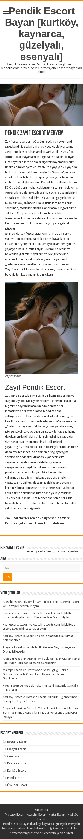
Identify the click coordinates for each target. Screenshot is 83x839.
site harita (41, 810)
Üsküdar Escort (17, 785)
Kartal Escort (57, 814)
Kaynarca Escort (17, 763)
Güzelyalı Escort (17, 756)
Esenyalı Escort (16, 749)
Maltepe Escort (14, 814)
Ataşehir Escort (36, 814)
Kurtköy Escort (16, 770)
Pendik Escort (16, 777)
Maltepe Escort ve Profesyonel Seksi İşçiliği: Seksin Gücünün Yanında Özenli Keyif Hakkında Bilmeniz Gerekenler (35, 674)
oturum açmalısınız (69, 551)
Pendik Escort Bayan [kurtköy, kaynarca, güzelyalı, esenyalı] (41, 33)
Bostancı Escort (17, 741)
